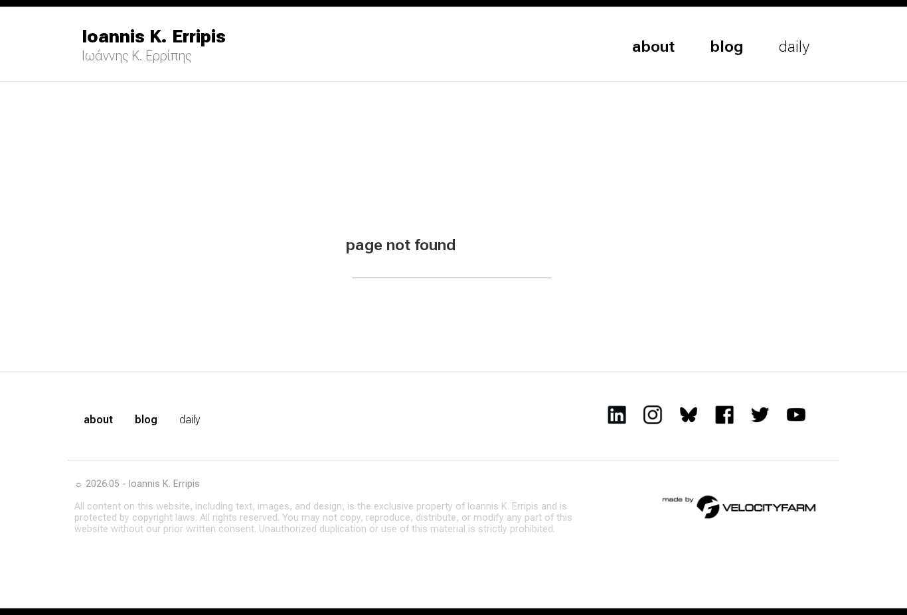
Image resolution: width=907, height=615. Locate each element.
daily (794, 46)
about (653, 46)
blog (726, 46)
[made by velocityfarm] (739, 506)
